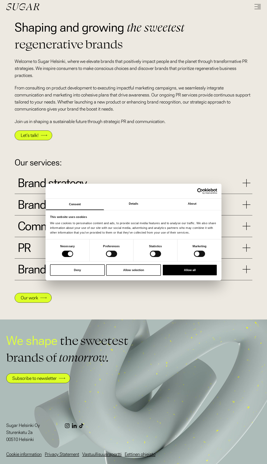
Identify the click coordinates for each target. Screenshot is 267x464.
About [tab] (192, 203)
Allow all (190, 270)
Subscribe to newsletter (34, 378)
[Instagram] (68, 425)
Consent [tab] (75, 204)
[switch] (111, 254)
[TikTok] (82, 425)
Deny (77, 270)
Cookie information (24, 454)
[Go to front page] (37, 6)
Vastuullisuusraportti (102, 454)
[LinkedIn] (75, 425)
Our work (29, 298)
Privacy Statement (62, 454)
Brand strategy (52, 183)
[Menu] (257, 7)
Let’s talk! (30, 135)
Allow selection (133, 270)
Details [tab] (133, 203)
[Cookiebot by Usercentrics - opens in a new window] (200, 191)
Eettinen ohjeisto (140, 454)
